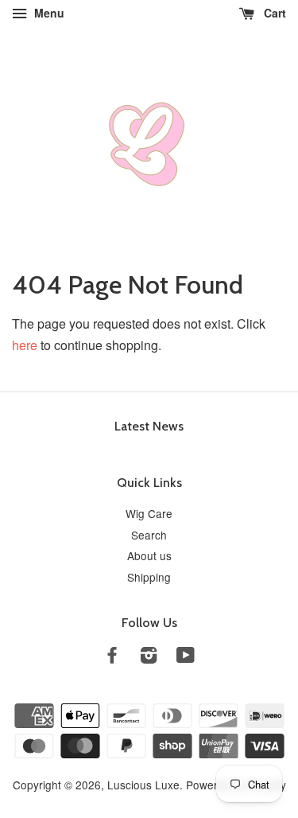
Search (149, 535)
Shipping (149, 577)
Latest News (149, 426)
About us (149, 555)
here (24, 345)
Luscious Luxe (143, 785)
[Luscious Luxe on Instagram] (148, 657)
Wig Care (149, 513)
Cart (273, 13)
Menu (47, 13)
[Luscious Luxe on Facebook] (112, 657)
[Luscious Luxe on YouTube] (185, 657)
